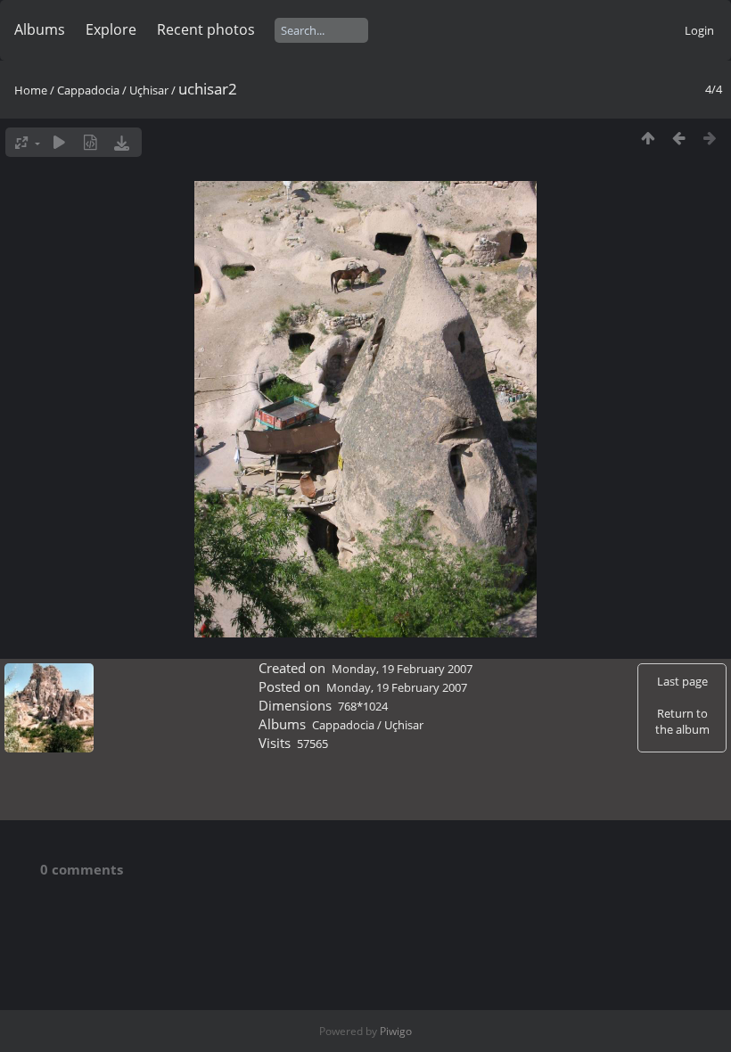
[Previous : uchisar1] (678, 137)
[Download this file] (121, 142)
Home (30, 90)
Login (699, 30)
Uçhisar (148, 90)
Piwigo (396, 1031)
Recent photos (206, 29)
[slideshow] (59, 142)
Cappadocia (88, 90)
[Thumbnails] (647, 137)
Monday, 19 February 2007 (402, 669)
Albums (39, 29)
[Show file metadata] (90, 142)
